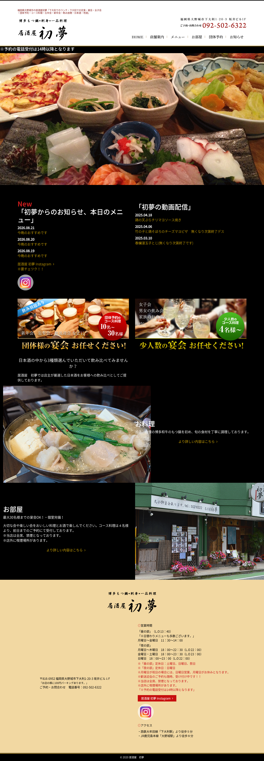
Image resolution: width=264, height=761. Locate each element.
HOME (137, 36)
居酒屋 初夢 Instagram (156, 698)
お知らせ (237, 36)
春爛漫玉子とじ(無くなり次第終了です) (164, 242)
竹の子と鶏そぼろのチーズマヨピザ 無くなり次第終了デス (179, 231)
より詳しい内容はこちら (197, 441)
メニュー (178, 36)
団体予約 (216, 36)
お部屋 (197, 36)
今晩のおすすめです (32, 232)
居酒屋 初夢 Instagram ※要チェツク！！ (35, 266)
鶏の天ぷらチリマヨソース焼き (158, 219)
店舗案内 (157, 36)
